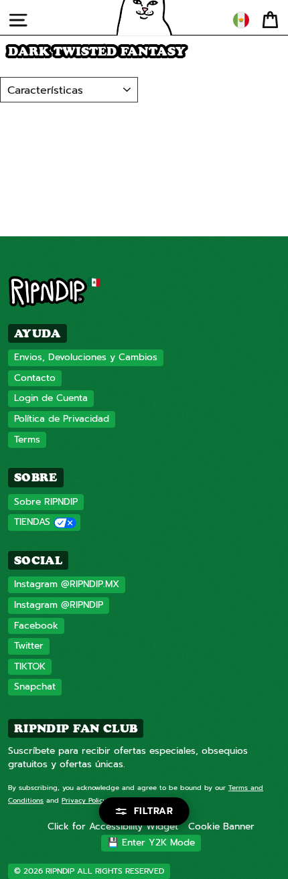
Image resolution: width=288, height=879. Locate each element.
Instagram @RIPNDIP (58, 605)
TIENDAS (32, 522)
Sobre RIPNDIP (46, 502)
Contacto (35, 378)
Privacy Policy (84, 800)
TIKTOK (30, 666)
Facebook (36, 626)
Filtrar (153, 811)
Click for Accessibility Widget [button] (113, 826)
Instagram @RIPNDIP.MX (66, 584)
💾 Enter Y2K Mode (151, 842)
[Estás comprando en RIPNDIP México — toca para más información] (241, 20)
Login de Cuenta (51, 398)
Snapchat (35, 687)
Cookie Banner (221, 826)
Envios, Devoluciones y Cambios (85, 357)
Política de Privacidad (61, 419)
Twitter (29, 646)
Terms (27, 439)
